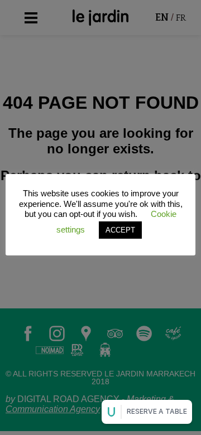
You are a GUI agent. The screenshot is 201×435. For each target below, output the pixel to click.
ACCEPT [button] (120, 230)
